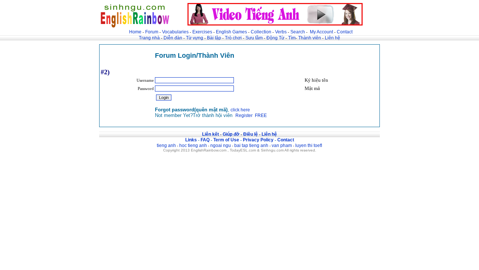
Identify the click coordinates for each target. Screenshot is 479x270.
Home (135, 31)
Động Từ (275, 37)
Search (297, 31)
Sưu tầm (254, 37)
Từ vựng (194, 37)
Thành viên (309, 37)
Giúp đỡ (231, 134)
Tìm (292, 37)
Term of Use (226, 139)
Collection (261, 31)
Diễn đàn (173, 37)
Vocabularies (175, 31)
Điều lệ (250, 134)
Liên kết (210, 134)
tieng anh (166, 145)
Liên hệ (332, 37)
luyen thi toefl (308, 145)
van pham (282, 145)
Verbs (281, 31)
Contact (345, 31)
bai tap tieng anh (251, 145)
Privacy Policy (258, 139)
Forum (151, 31)
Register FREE (251, 115)
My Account (321, 31)
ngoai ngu (220, 145)
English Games (231, 31)
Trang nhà (149, 37)
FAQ (205, 139)
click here (240, 109)
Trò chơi (234, 37)
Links (191, 139)
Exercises (202, 31)
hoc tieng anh (193, 145)
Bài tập (214, 37)
